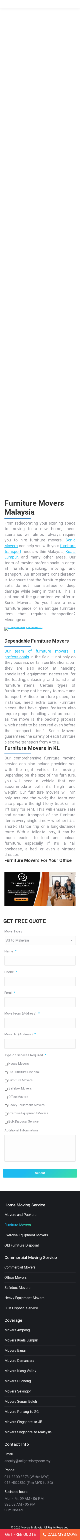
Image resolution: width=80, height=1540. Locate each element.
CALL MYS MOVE (63, 1534)
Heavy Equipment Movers (26, 1105)
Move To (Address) (20, 1034)
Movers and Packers (20, 1215)
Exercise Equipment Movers (28, 1113)
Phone (10, 972)
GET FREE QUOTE (20, 1534)
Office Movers (18, 1097)
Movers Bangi (15, 1350)
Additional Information (21, 1130)
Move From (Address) (22, 1013)
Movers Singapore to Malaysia (28, 1432)
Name (10, 951)
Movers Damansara (19, 1361)
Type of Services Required (25, 1055)
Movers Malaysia (31, 1527)
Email (10, 993)
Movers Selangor (17, 1391)
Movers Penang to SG (21, 1412)
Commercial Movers (20, 1267)
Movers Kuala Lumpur (21, 1340)
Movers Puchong (17, 1381)
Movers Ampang (17, 1330)
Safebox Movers (20, 1088)
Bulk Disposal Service (23, 1121)
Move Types (13, 931)
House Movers (18, 1063)
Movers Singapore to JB (23, 1422)
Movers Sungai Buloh (20, 1401)
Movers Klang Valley (20, 1371)
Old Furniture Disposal (24, 1072)
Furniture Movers (20, 1080)
